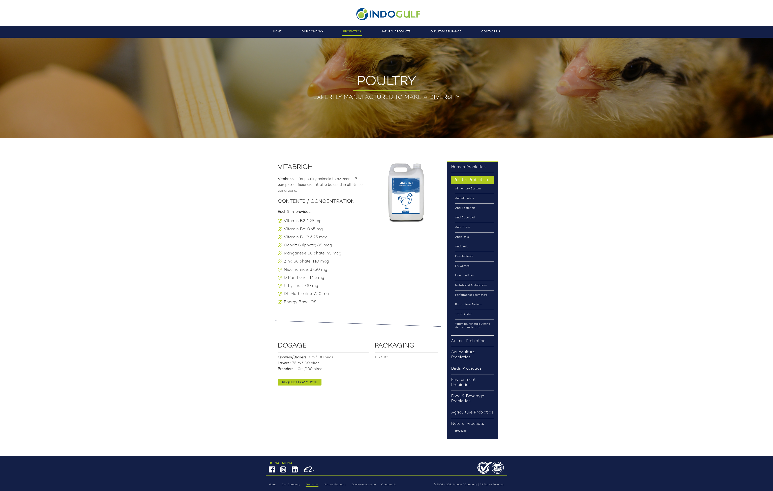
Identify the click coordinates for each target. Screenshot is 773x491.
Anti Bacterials (465, 208)
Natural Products (395, 31)
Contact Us (490, 31)
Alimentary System (468, 188)
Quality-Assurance (445, 31)
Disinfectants (464, 256)
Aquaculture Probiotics (463, 354)
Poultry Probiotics (471, 180)
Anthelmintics (464, 198)
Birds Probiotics (466, 369)
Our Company (312, 31)
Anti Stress (462, 227)
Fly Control (462, 266)
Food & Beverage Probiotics (467, 398)
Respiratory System (468, 304)
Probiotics (352, 31)
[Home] (386, 14)
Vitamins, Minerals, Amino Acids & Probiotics (472, 326)
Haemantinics (464, 275)
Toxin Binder (463, 314)
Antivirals (461, 246)
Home (277, 31)
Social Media (280, 463)
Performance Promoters (471, 295)
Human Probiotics (468, 167)
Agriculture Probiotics (472, 412)
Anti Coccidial (465, 217)
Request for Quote (299, 382)
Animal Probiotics (468, 341)
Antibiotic (462, 237)
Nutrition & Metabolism (471, 285)
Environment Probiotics (463, 382)
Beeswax (461, 431)
